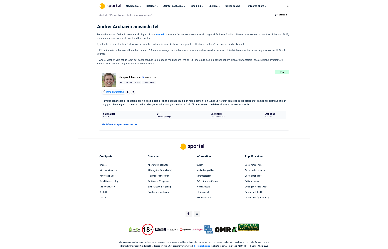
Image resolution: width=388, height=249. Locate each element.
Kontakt (103, 192)
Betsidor (151, 6)
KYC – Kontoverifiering (207, 181)
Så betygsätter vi (107, 186)
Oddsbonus (132, 6)
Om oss (103, 165)
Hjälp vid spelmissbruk (158, 175)
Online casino (232, 6)
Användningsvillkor (205, 170)
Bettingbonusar (252, 181)
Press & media (203, 186)
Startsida (103, 15)
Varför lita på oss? (108, 175)
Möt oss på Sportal (108, 170)
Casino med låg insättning (257, 197)
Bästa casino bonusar (255, 170)
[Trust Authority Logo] (160, 230)
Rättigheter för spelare (158, 181)
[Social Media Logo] (189, 214)
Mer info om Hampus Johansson (117, 124)
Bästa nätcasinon (253, 165)
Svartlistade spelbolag (158, 192)
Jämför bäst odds (173, 6)
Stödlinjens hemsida (202, 246)
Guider (199, 165)
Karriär (102, 197)
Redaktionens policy (108, 181)
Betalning (196, 6)
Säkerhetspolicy (203, 175)
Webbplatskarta (203, 197)
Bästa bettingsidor (253, 175)
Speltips (213, 6)
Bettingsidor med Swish (256, 186)
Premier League (117, 15)
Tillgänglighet (202, 192)
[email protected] (115, 92)
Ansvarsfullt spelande (158, 165)
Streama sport (256, 6)
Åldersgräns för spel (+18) (160, 170)
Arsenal (159, 34)
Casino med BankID (254, 192)
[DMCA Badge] (134, 230)
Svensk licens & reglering (159, 186)
